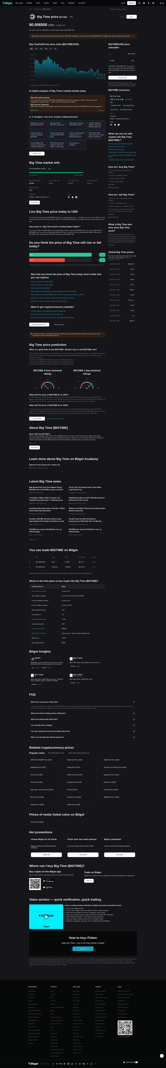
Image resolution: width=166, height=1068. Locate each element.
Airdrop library (55, 1056)
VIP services (99, 1007)
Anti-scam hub (99, 1001)
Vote (102, 255)
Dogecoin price (77, 1049)
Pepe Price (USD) (36, 782)
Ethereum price (77, 1020)
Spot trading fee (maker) (39, 591)
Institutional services (101, 1014)
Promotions (98, 1027)
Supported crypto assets (39, 619)
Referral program (100, 1030)
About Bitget (32, 991)
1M (41, 49)
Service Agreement (123, 991)
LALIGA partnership (34, 1030)
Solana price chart (78, 1023)
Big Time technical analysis (55, 418)
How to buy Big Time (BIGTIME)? (42, 281)
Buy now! (111, 184)
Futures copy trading (57, 1020)
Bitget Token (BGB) (34, 1010)
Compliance (121, 1001)
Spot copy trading (56, 1017)
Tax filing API (99, 1036)
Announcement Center (35, 1014)
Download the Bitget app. (57, 311)
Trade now (89, 880)
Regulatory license (123, 1004)
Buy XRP (75, 1004)
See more (111, 245)
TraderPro (54, 1036)
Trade (93, 562)
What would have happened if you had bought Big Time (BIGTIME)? (54, 291)
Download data (99, 1023)
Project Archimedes (101, 1017)
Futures (53, 994)
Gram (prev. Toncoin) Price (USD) (41, 790)
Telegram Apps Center (57, 1049)
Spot (52, 991)
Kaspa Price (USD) (73, 767)
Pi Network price (78, 1036)
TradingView (54, 1043)
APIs (52, 1030)
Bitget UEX (31, 1023)
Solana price (77, 1043)
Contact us (31, 994)
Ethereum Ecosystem (128, 105)
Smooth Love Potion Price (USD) (115, 767)
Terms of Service (123, 1014)
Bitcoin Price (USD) (37, 797)
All (55, 49)
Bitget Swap (54, 1046)
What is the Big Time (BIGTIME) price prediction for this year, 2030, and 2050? (57, 294)
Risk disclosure (122, 1017)
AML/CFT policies (123, 1007)
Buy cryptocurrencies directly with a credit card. (47, 314)
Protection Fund (33, 1020)
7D (36, 49)
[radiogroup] (118, 99)
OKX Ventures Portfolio (126, 109)
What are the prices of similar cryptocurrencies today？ (49, 301)
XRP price (76, 1033)
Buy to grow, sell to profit (116, 146)
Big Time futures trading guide (45, 573)
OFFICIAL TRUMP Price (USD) (41, 760)
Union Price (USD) (36, 822)
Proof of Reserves (33, 1017)
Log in (123, 3)
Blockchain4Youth (33, 1036)
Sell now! (111, 214)
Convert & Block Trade (57, 1007)
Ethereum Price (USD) (74, 760)
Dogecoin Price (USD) (111, 775)
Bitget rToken (77, 1053)
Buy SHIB (76, 1010)
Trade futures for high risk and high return (122, 152)
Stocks (53, 1004)
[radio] (115, 99)
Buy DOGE (76, 1001)
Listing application (100, 1004)
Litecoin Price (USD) (74, 797)
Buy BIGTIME (37, 418)
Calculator (76, 1027)
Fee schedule (99, 1033)
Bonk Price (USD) (110, 782)
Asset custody (99, 1020)
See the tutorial (113, 187)
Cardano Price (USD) (74, 782)
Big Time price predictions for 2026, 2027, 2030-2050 (79, 401)
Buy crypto (76, 991)
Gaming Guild (114, 109)
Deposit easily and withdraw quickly (120, 144)
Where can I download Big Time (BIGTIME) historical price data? (53, 298)
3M (46, 49)
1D (31, 49)
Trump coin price (78, 1046)
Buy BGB (75, 1007)
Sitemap (30, 1043)
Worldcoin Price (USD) (111, 760)
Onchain (53, 1001)
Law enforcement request (125, 994)
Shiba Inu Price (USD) (74, 775)
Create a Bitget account (39, 311)
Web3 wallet (54, 1040)
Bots (52, 1027)
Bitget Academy (33, 1004)
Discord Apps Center (57, 1053)
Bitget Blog (31, 1007)
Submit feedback (100, 991)
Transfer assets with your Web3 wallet (121, 160)
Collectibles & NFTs (116, 105)
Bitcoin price (76, 1017)
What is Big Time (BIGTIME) (40, 288)
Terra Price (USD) (36, 775)
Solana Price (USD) (37, 804)
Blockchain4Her (33, 1040)
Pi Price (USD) (72, 790)
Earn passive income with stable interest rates (122, 156)
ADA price (76, 1040)
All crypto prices (59, 324)
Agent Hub (54, 1033)
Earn (52, 1014)
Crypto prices (37, 9)
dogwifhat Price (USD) (38, 767)
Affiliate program (100, 1010)
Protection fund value (38, 628)
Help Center (99, 994)
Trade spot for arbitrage (116, 149)
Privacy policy (122, 1010)
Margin (53, 1010)
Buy (131, 16)
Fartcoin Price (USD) (111, 790)
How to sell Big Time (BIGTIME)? (42, 285)
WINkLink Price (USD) (111, 797)
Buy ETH (75, 997)
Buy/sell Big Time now (39, 324)
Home (30, 9)
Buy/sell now (37, 153)
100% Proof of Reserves (39, 633)
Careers (30, 1001)
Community (31, 997)
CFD (52, 997)
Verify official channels (102, 997)
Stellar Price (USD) (73, 804)
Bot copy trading (56, 1023)
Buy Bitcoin (76, 994)
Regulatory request (123, 997)
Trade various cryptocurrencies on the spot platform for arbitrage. (52, 317)
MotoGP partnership (34, 1033)
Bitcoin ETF (76, 1030)
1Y (51, 49)
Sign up (131, 3)
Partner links (32, 1027)
